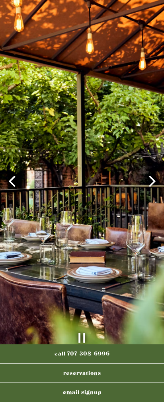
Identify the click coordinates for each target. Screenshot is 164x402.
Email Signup (82, 392)
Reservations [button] (82, 373)
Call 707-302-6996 (82, 353)
